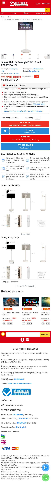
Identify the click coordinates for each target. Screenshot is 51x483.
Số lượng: (29, 117)
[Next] (48, 56)
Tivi (2, 13)
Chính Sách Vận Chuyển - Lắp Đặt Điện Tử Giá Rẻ (23, 111)
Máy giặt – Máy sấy (42, 13)
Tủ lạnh (13, 13)
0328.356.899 (23, 419)
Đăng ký (44, 334)
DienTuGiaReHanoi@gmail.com (20, 383)
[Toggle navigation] (3, 3)
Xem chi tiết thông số (25, 286)
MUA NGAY (25, 124)
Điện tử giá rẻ (21, 427)
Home (3, 17)
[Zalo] (27, 340)
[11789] (5, 131)
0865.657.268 (21, 423)
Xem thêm (25, 234)
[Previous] (2, 56)
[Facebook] (22, 340)
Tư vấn (29, 131)
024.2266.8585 (44, 4)
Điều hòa (26, 13)
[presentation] (2, 311)
